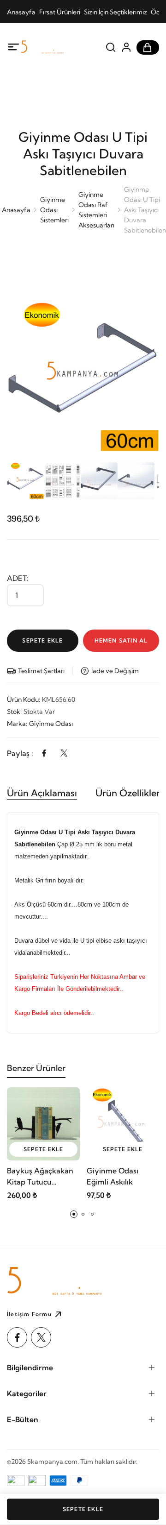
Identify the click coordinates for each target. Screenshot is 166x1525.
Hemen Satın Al (121, 640)
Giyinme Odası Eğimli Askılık (112, 1176)
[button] (73, 1214)
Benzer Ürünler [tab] (36, 1068)
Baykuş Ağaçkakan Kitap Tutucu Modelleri (40, 1176)
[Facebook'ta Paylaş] (44, 753)
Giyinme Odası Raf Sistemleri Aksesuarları (96, 209)
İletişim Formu (29, 1314)
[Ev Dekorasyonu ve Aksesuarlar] (55, 47)
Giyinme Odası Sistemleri (54, 209)
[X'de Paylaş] (63, 753)
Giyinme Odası (51, 723)
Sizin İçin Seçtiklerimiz (115, 12)
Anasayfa (21, 12)
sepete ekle (43, 1149)
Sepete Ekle (42, 640)
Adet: (18, 578)
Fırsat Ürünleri (59, 12)
